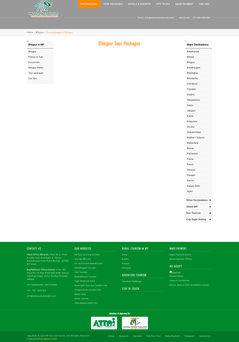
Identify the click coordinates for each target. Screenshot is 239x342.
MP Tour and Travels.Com (87, 254)
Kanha (190, 116)
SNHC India (80, 294)
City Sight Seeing (196, 219)
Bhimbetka (192, 78)
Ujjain (190, 191)
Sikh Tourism (80, 272)
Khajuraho (192, 121)
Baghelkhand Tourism (85, 276)
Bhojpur (40, 32)
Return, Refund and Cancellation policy (189, 285)
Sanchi (190, 180)
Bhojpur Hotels (35, 67)
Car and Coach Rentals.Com (88, 263)
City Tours (163, 4)
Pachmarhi (192, 153)
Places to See (35, 57)
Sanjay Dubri (193, 186)
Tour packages (35, 73)
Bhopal (190, 57)
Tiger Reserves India (84, 281)
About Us (123, 336)
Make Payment (184, 4)
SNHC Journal (81, 298)
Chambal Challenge (131, 281)
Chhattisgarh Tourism (85, 268)
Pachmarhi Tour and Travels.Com (90, 285)
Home (30, 32)
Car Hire (204, 4)
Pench (190, 164)
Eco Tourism (193, 213)
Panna (190, 159)
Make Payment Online (180, 254)
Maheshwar (193, 143)
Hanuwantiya (193, 100)
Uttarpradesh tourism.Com (87, 290)
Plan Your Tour (153, 336)
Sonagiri (191, 175)
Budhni (125, 259)
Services (137, 336)
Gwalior (191, 94)
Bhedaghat (192, 73)
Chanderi (191, 89)
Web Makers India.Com (86, 303)
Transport (189, 336)
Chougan (126, 268)
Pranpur (126, 263)
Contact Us (204, 336)
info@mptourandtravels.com (159, 17)
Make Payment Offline (181, 259)
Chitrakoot (192, 84)
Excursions (34, 62)
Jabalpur (191, 110)
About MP (192, 206)
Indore (190, 105)
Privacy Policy (176, 276)
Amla (124, 254)
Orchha (190, 127)
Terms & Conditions (179, 280)
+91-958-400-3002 (201, 17)
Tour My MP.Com (82, 259)
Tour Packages (113, 4)
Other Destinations (197, 200)
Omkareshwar (194, 132)
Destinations (89, 4)
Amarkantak (193, 51)
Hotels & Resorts (139, 4)
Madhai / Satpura (195, 137)
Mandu (190, 148)
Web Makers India (48, 339)
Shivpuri (191, 170)
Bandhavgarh (193, 67)
